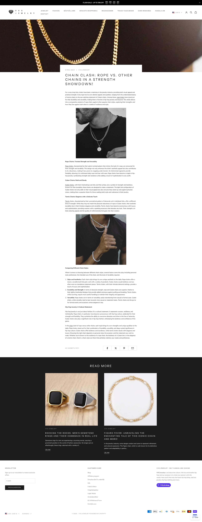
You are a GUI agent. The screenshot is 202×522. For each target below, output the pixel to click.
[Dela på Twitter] (116, 348)
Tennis (67, 201)
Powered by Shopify (97, 513)
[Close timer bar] (199, 2)
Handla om (160, 11)
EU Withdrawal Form (95, 501)
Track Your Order (126, 11)
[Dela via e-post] (132, 348)
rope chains (120, 97)
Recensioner (107, 11)
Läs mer (47, 450)
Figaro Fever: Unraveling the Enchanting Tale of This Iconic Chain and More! (129, 436)
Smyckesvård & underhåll (96, 480)
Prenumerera (14, 487)
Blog (89, 473)
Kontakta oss (92, 504)
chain (71, 326)
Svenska (25, 513)
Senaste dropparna (89, 11)
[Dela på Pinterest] (124, 348)
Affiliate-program (93, 476)
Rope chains (69, 166)
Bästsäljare (69, 11)
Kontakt (44, 14)
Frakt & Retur (92, 487)
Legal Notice (92, 493)
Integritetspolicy (93, 490)
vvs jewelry (84, 70)
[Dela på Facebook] (107, 348)
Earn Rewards (144, 11)
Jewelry (44, 11)
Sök (89, 483)
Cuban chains (69, 185)
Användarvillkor (93, 497)
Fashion (56, 11)
